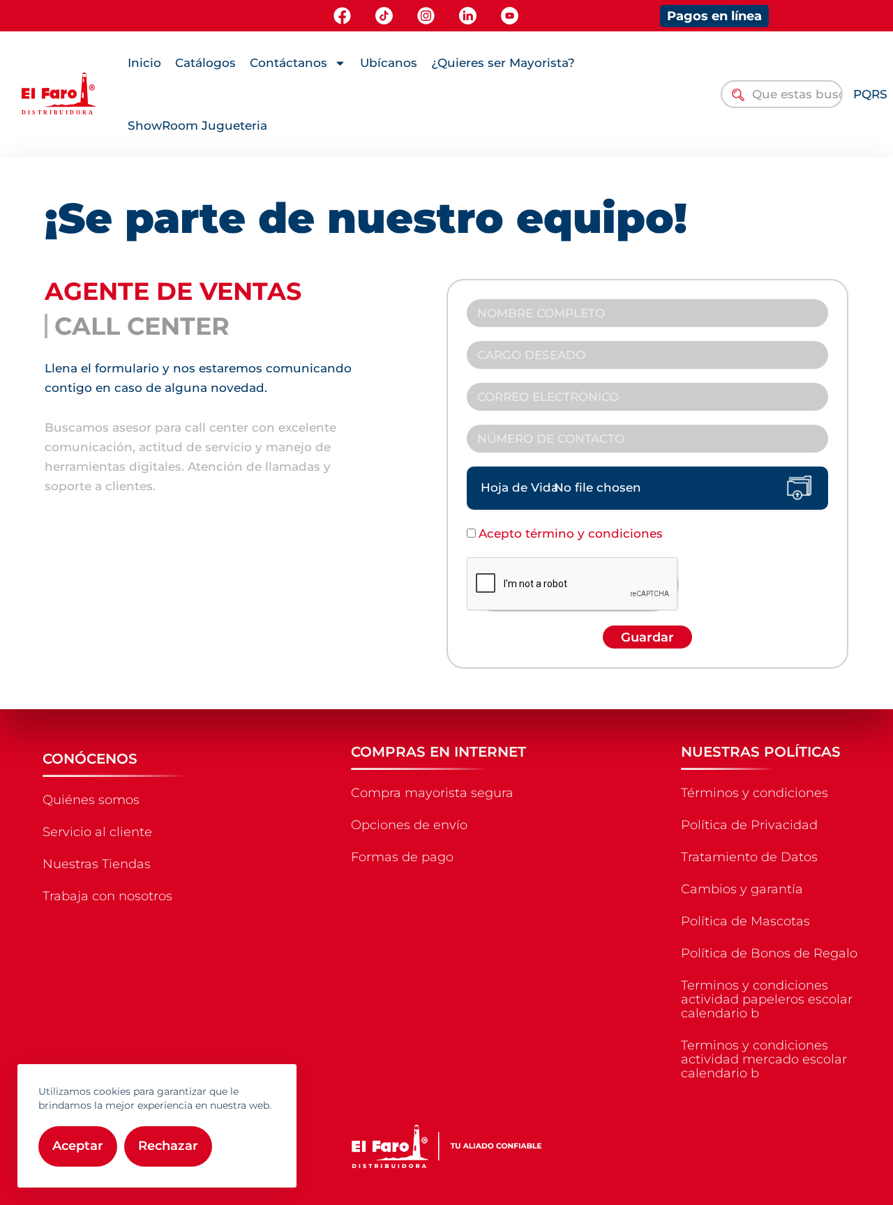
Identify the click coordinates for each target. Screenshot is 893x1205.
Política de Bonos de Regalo (769, 953)
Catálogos (205, 63)
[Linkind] (467, 15)
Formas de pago (402, 857)
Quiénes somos (91, 800)
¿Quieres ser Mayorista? (503, 63)
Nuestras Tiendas (97, 864)
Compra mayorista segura (432, 793)
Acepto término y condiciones (571, 533)
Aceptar (77, 1145)
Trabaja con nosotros (107, 896)
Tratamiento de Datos (749, 857)
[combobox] (781, 94)
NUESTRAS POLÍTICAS (761, 751)
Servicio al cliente (97, 832)
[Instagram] (426, 15)
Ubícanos (388, 63)
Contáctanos (288, 63)
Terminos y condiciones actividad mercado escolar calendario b (764, 1059)
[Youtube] (509, 15)
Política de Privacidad (749, 825)
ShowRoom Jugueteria (197, 125)
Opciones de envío (409, 825)
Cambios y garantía (742, 889)
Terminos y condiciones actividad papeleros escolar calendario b (767, 999)
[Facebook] (342, 15)
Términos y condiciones (754, 793)
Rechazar (168, 1145)
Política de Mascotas (745, 921)
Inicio (144, 63)
